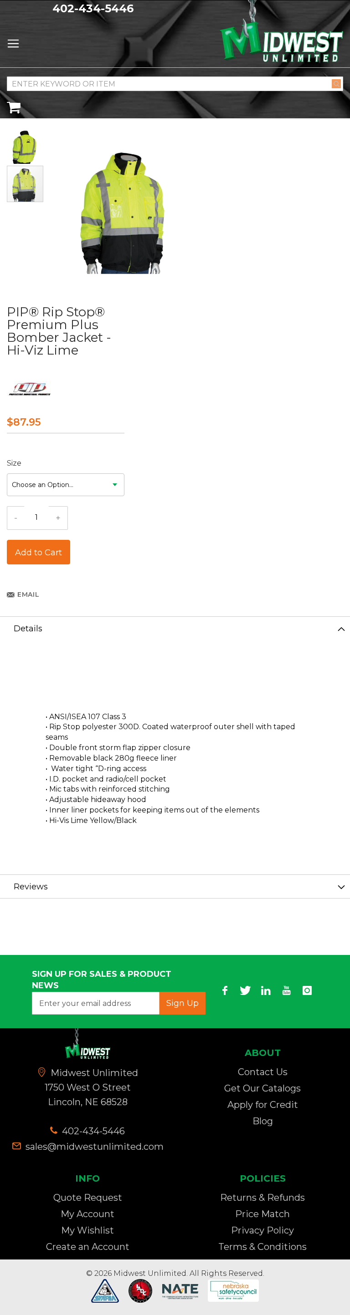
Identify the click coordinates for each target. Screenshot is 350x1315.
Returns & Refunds (262, 1197)
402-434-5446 (93, 8)
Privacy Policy (262, 1230)
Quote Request (87, 1197)
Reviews (31, 887)
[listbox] (65, 484)
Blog (262, 1121)
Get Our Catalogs (262, 1088)
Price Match (262, 1213)
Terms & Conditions (262, 1246)
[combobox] (175, 83)
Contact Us (263, 1071)
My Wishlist (87, 1230)
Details (28, 629)
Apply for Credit (262, 1104)
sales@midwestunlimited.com (95, 1146)
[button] (25, 146)
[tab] (175, 628)
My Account (87, 1213)
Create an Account (87, 1246)
